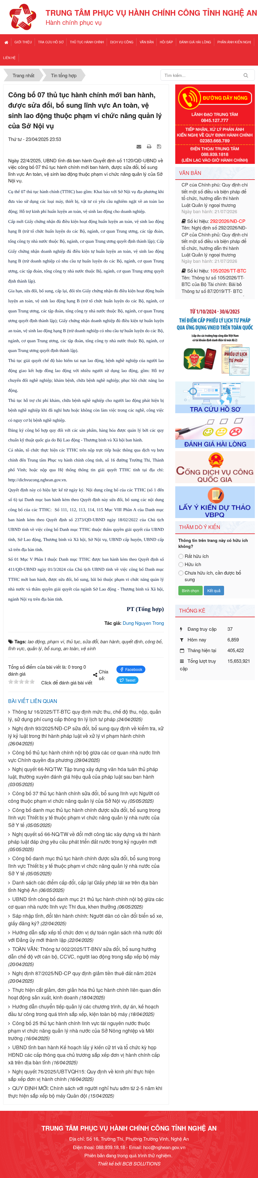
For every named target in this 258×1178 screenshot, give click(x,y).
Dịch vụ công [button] (121, 42)
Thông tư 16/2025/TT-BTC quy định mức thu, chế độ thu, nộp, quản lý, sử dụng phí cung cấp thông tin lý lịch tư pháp (84, 715)
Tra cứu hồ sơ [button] (51, 42)
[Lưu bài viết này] (159, 146)
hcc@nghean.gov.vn (164, 1147)
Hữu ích (193, 564)
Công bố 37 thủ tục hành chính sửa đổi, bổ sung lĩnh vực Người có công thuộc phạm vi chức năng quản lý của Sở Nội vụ (84, 797)
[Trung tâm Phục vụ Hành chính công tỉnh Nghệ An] (22, 16)
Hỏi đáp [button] (166, 42)
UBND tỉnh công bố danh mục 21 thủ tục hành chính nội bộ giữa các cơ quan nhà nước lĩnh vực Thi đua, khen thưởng (86, 902)
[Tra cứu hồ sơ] (215, 396)
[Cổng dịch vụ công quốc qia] (215, 466)
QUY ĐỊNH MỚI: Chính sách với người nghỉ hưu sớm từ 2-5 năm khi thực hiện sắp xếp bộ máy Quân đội (85, 1091)
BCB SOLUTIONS (141, 1163)
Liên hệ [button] (9, 58)
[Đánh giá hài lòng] (215, 431)
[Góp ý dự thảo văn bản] (215, 501)
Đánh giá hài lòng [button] (195, 42)
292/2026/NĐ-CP (227, 187)
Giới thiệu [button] (23, 42)
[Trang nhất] (6, 42)
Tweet (130, 680)
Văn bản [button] (147, 42)
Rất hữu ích (197, 556)
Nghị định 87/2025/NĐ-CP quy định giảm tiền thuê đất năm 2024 (84, 973)
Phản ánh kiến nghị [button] (234, 42)
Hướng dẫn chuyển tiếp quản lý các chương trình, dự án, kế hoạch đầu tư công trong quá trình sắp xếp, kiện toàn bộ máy (83, 1010)
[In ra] (150, 146)
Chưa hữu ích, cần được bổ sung (213, 575)
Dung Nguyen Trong (143, 622)
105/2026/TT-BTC (228, 237)
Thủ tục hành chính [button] (87, 42)
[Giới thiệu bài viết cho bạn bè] (140, 146)
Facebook (133, 669)
